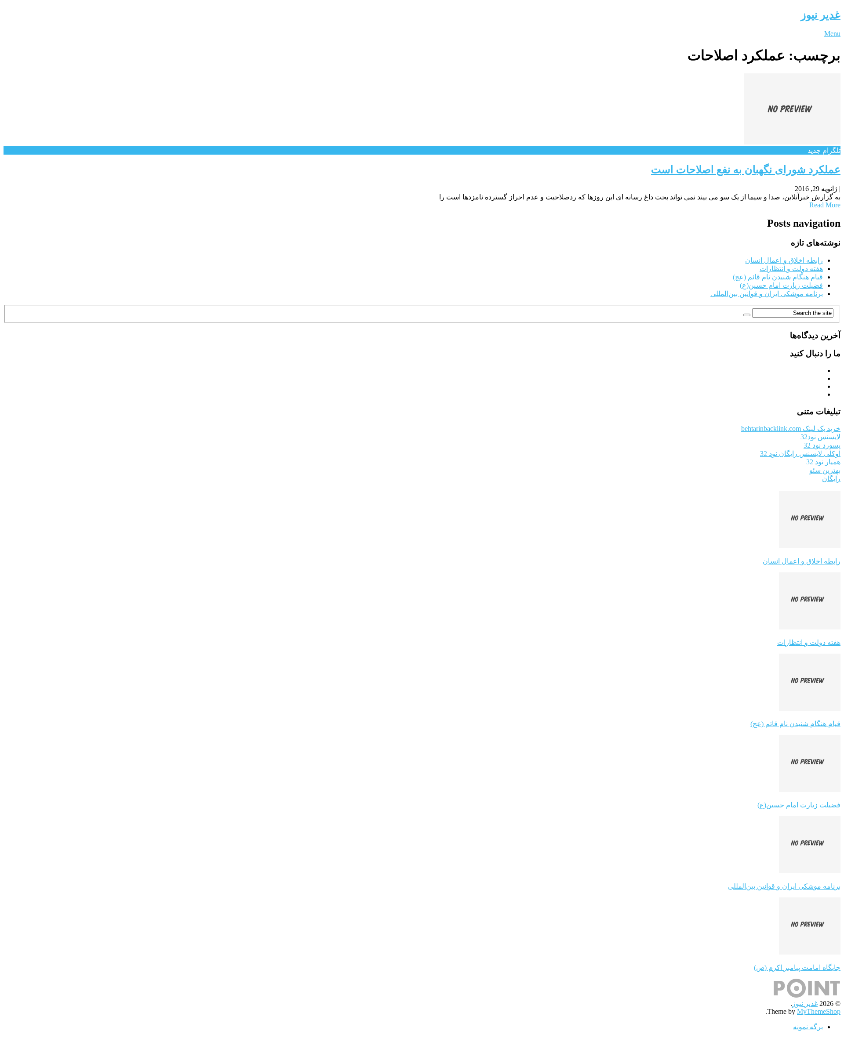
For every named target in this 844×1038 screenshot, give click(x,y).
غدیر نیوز (820, 15)
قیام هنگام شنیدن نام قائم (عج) (778, 277)
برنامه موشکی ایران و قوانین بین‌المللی (766, 293)
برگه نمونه (808, 1027)
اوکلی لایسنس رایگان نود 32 (800, 453)
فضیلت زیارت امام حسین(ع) (781, 285)
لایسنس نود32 (820, 437)
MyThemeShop (818, 1011)
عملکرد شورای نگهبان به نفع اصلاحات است (745, 169)
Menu (832, 33)
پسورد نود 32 (822, 445)
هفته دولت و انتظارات (791, 268)
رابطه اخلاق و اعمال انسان (784, 260)
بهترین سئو (824, 470)
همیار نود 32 (823, 462)
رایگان (831, 478)
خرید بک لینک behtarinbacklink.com (790, 428)
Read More (824, 205)
